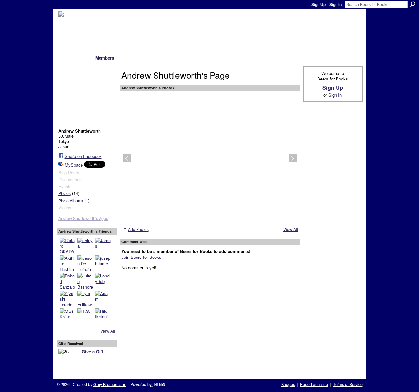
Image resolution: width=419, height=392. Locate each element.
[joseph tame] (103, 263)
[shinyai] (85, 245)
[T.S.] (85, 316)
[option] (209, 158)
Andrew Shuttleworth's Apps (83, 218)
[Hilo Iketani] (103, 316)
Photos (64, 193)
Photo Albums (70, 201)
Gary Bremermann (109, 384)
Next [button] (293, 158)
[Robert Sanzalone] (67, 281)
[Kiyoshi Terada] (67, 298)
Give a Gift (92, 351)
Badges (288, 384)
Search (412, 4)
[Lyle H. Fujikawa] (85, 298)
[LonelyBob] (103, 281)
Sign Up (318, 4)
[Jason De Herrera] (85, 263)
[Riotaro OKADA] (67, 245)
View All (107, 331)
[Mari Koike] (67, 316)
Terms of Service (348, 384)
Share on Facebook (83, 156)
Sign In (335, 4)
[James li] (103, 245)
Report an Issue (314, 384)
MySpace (74, 165)
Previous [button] (127, 158)
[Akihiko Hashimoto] (67, 263)
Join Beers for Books (141, 257)
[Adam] (103, 298)
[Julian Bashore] (85, 281)
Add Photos (138, 229)
